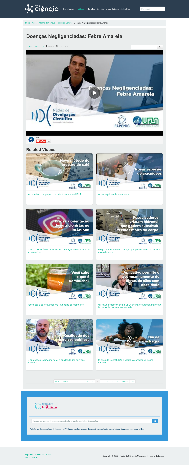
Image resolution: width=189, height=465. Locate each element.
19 (112, 381)
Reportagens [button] (68, 9)
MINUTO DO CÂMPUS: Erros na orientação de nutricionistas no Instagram (59, 251)
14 (87, 381)
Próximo (125, 381)
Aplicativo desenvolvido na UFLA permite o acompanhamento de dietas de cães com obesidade (129, 306)
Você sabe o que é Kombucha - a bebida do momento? (56, 304)
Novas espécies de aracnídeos (113, 194)
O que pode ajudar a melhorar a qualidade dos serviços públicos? (56, 361)
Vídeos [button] (81, 9)
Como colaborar (32, 457)
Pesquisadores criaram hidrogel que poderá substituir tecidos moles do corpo (129, 251)
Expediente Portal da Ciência (38, 454)
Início (57, 381)
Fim (132, 381)
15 (92, 381)
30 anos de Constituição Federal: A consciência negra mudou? (125, 361)
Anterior (65, 381)
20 (117, 381)
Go (160, 47)
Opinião (100, 9)
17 (102, 381)
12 (77, 381)
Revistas (91, 9)
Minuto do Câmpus (36, 46)
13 (82, 381)
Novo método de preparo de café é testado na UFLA (54, 194)
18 (107, 381)
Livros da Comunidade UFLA (118, 9)
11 (72, 381)
